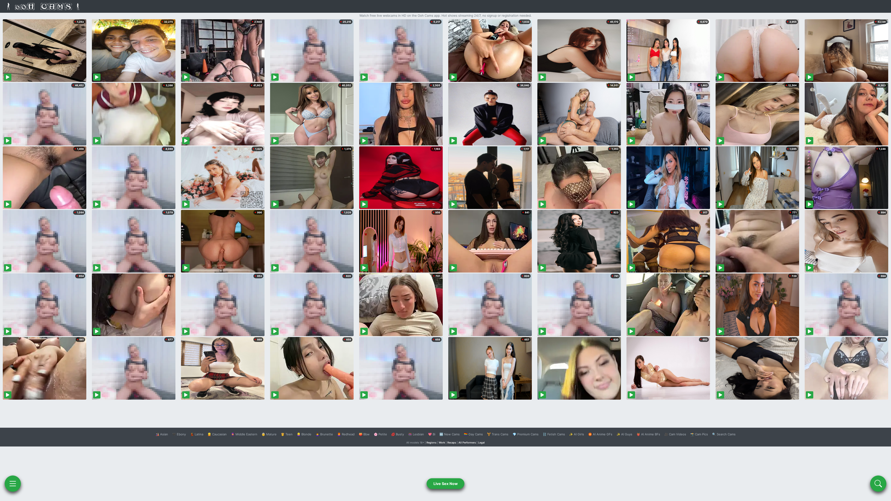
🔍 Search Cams (724, 434)
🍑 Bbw (364, 434)
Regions (431, 442)
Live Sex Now (445, 483)
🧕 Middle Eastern (244, 434)
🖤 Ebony (179, 434)
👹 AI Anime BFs (648, 434)
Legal (481, 442)
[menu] (13, 483)
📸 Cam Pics (699, 434)
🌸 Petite (380, 434)
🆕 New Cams (449, 434)
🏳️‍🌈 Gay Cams (473, 434)
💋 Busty (397, 434)
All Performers (467, 442)
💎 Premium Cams (526, 434)
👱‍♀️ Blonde (304, 434)
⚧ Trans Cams (497, 434)
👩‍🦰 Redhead (346, 434)
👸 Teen (287, 434)
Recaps (451, 442)
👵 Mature (269, 434)
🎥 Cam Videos (675, 434)
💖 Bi (431, 434)
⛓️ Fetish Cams (554, 434)
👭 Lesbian (416, 434)
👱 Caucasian (217, 434)
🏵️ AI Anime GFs (600, 434)
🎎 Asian (161, 434)
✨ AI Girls (576, 434)
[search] (878, 483)
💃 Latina (196, 434)
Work (442, 442)
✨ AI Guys (624, 434)
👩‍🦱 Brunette (324, 434)
